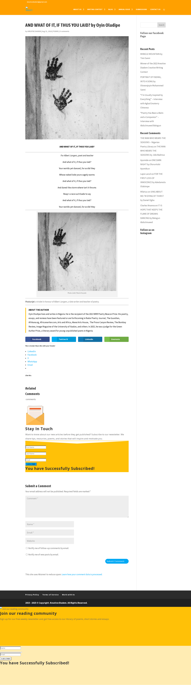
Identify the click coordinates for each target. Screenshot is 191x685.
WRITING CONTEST (95, 10)
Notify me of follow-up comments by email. (48, 548)
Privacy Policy (32, 594)
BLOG (110, 10)
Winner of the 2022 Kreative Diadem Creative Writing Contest (153, 67)
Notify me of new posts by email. (43, 554)
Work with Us (68, 594)
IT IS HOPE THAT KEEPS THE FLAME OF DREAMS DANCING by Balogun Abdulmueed (151, 214)
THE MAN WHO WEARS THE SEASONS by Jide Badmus (153, 150)
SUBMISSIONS (141, 10)
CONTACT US (155, 10)
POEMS (55, 31)
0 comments (64, 31)
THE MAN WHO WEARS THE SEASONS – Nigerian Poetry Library (153, 142)
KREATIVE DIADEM (34, 31)
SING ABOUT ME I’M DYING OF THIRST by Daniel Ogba (152, 196)
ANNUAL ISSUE (124, 10)
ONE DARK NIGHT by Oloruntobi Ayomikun (150, 164)
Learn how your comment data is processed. (82, 574)
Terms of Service (50, 594)
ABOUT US (77, 10)
